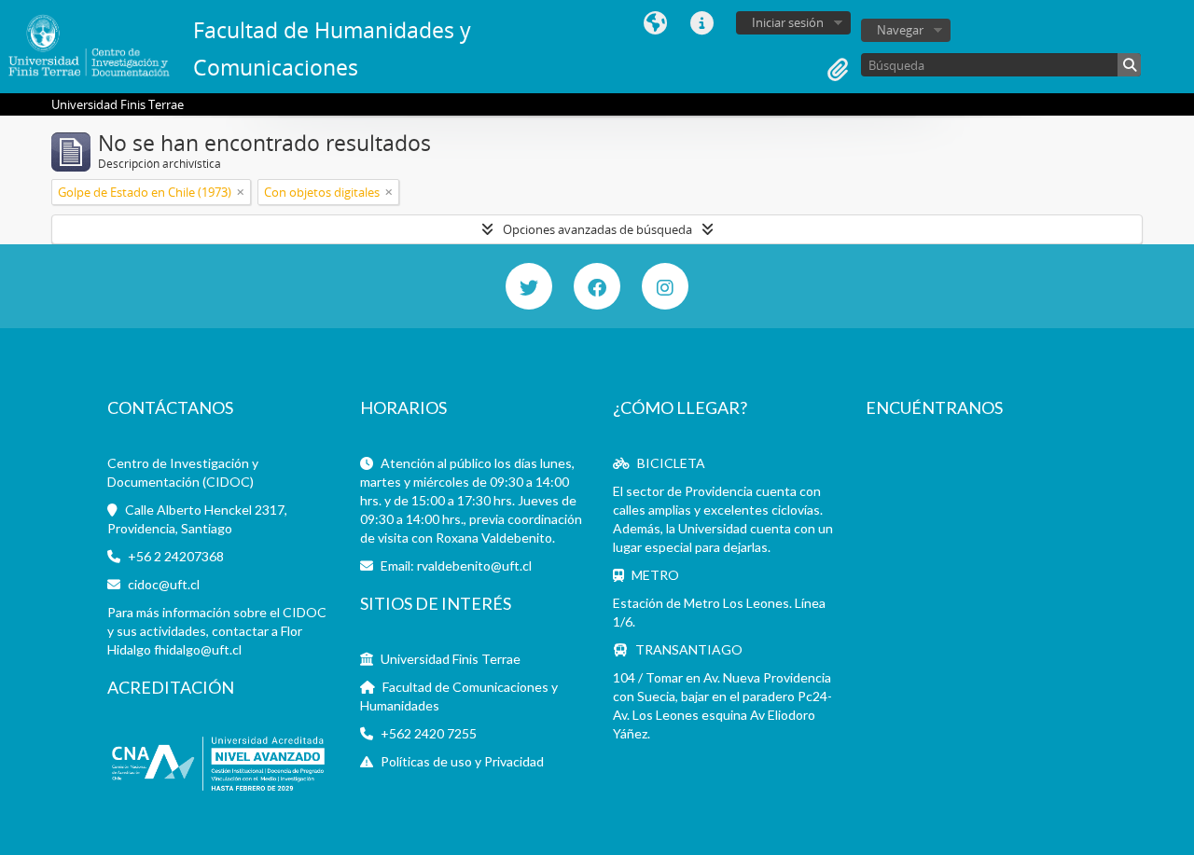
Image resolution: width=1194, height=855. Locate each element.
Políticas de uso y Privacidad (462, 761)
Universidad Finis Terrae (451, 659)
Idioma (655, 23)
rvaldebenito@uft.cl (474, 565)
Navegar (900, 29)
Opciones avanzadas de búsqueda (597, 229)
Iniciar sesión (788, 22)
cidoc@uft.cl (164, 584)
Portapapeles (837, 70)
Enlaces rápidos (701, 23)
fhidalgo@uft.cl (198, 649)
